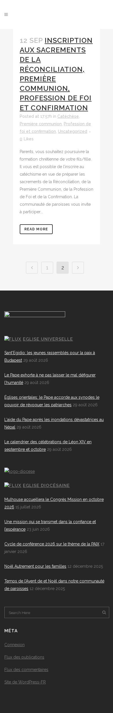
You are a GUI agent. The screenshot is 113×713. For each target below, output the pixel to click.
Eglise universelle (48, 339)
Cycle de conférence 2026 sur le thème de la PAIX (51, 544)
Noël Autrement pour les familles (35, 566)
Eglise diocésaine (46, 485)
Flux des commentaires (26, 669)
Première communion (41, 124)
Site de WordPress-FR (25, 682)
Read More (36, 229)
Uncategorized (72, 131)
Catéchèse (68, 116)
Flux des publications (24, 657)
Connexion (14, 644)
